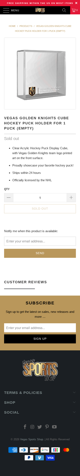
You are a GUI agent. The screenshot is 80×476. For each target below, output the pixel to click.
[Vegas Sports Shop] (40, 10)
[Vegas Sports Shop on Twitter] (40, 427)
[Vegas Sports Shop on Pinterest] (47, 427)
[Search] (65, 10)
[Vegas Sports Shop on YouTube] (54, 427)
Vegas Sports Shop (31, 439)
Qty (7, 189)
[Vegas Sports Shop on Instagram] (32, 427)
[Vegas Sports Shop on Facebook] (25, 427)
